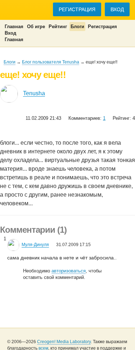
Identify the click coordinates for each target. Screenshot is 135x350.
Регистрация (77, 9)
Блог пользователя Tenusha (50, 62)
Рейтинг (58, 26)
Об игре (36, 26)
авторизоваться (68, 271)
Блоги (77, 26)
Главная (14, 26)
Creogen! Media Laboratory (64, 341)
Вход (117, 9)
